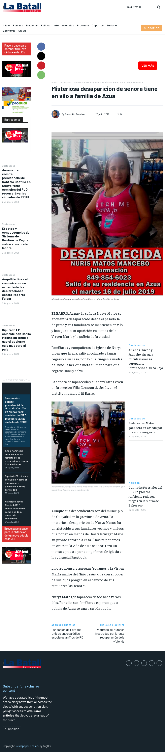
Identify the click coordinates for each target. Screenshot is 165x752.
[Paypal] (144, 663)
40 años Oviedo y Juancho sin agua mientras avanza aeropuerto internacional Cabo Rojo (146, 359)
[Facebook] (41, 47)
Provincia (66, 82)
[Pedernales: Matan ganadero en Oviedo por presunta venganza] (146, 396)
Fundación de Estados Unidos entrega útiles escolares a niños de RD (67, 633)
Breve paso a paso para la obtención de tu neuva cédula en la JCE (16, 534)
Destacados (8, 165)
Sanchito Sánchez (75, 114)
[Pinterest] (41, 65)
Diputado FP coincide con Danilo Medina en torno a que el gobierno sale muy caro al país (16, 339)
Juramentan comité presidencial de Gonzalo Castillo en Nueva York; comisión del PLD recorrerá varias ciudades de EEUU (16, 183)
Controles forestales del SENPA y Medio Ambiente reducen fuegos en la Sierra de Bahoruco (145, 496)
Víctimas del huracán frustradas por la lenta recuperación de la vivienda (110, 635)
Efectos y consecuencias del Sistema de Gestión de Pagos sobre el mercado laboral (16, 238)
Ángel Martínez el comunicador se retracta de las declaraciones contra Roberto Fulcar (15, 288)
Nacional (134, 482)
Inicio (54, 82)
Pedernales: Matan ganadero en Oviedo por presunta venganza (145, 427)
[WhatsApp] (41, 75)
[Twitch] (152, 663)
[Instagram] (136, 663)
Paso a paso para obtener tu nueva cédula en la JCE (15, 49)
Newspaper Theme (26, 746)
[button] (158, 7)
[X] (41, 56)
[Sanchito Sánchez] (57, 114)
